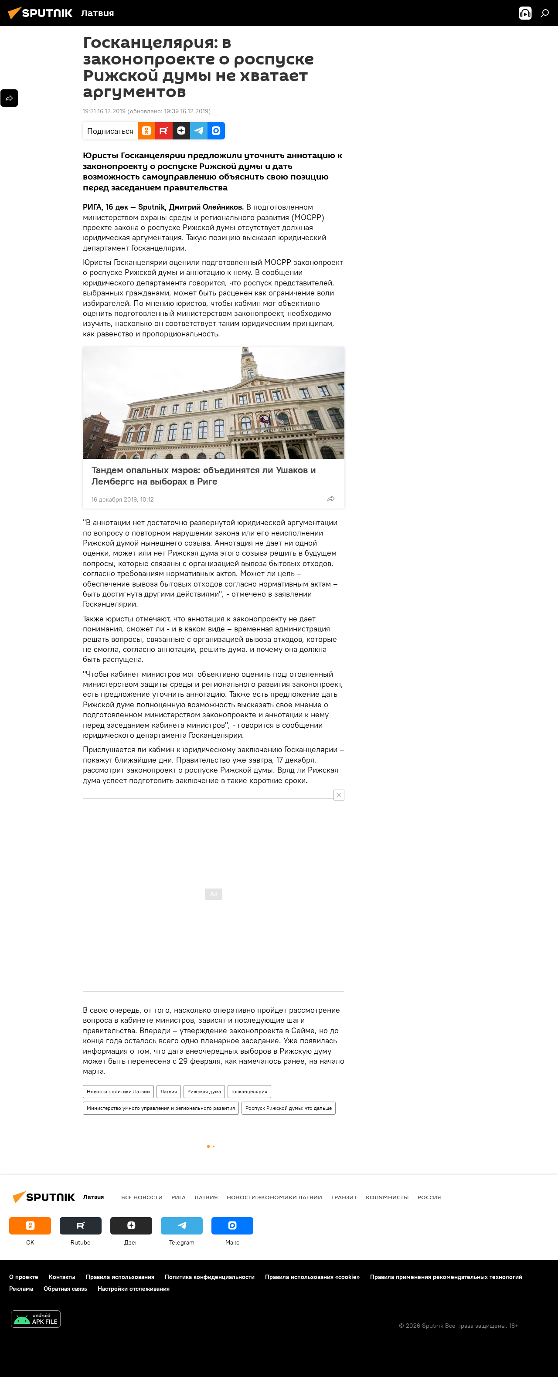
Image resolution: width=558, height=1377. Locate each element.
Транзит (344, 1197)
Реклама (21, 1288)
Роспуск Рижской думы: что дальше (288, 1108)
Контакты (62, 1277)
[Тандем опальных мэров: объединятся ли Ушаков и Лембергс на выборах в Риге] (213, 403)
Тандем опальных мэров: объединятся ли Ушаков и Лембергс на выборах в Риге (204, 475)
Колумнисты (387, 1197)
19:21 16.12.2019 (104, 111)
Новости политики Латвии (118, 1091)
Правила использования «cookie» (312, 1277)
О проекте (23, 1277)
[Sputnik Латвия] (42, 20)
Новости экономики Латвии (274, 1197)
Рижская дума (204, 1091)
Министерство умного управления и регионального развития (161, 1108)
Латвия (168, 1091)
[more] (331, 498)
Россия (429, 1197)
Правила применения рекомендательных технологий (446, 1277)
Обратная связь (65, 1288)
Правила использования (120, 1277)
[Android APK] (35, 1320)
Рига (178, 1197)
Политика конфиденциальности (210, 1277)
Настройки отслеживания (134, 1288)
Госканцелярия (249, 1091)
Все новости (142, 1197)
